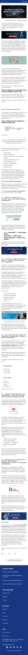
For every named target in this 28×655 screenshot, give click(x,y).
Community (5, 623)
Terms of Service (6, 632)
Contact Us (5, 616)
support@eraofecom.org (8, 644)
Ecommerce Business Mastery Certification (12, 584)
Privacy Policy (6, 635)
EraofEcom (12, 650)
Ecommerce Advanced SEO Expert (11, 571)
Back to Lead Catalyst (15, 560)
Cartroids (5, 596)
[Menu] (25, 1)
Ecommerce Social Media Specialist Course (13, 580)
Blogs (4, 612)
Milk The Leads (6, 593)
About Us (5, 609)
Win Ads (5, 600)
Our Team (5, 619)
